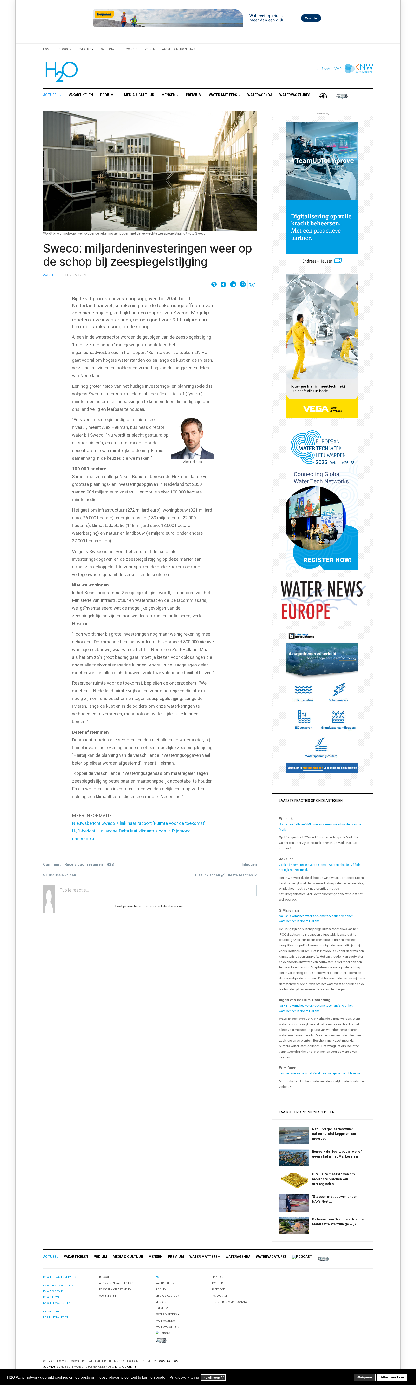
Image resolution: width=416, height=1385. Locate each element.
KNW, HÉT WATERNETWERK (59, 1277)
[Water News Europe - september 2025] (322, 599)
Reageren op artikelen (115, 1289)
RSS (110, 864)
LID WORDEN (51, 1311)
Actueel (51, 95)
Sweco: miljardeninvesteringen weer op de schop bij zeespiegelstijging (147, 255)
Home (47, 49)
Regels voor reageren (84, 864)
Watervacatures (295, 95)
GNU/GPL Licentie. (124, 1367)
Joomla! (49, 1367)
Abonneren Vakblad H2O (116, 1283)
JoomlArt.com (167, 1361)
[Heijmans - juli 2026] (208, 17)
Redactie (105, 1277)
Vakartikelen (81, 95)
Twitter (217, 1283)
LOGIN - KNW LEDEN (55, 1317)
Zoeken (150, 49)
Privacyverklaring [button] (184, 1377)
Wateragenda (259, 95)
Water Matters (223, 95)
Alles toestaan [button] (392, 1377)
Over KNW (107, 49)
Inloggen (64, 49)
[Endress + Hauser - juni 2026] (322, 194)
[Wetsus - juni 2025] (322, 497)
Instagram (219, 1296)
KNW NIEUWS (51, 1297)
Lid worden (130, 49)
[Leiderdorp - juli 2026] (322, 700)
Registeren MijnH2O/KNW (229, 1302)
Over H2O (84, 49)
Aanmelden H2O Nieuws (178, 49)
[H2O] (60, 72)
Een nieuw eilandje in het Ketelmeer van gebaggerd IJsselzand (321, 1073)
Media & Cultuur (139, 95)
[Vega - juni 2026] (322, 345)
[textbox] (157, 890)
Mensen (169, 95)
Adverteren (107, 1296)
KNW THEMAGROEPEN (57, 1303)
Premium (194, 95)
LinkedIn (217, 1277)
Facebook (218, 1289)
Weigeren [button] (364, 1377)
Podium (107, 95)
